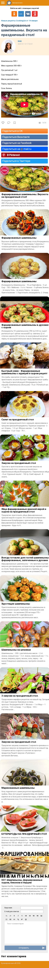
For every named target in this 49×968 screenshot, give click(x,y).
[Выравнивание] (22, 919)
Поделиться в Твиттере (16, 161)
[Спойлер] (18, 919)
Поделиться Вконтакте (16, 137)
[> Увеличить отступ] (37, 916)
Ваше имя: (8, 908)
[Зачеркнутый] (22, 916)
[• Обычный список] (26, 916)
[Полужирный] (14, 916)
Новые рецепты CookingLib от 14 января (19, 21)
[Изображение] (41, 916)
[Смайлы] (26, 919)
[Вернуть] (10, 916)
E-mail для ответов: (12, 911)
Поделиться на (16, 149)
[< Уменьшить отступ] (34, 916)
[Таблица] (10, 919)
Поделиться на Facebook (17, 143)
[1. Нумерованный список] (30, 916)
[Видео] (6, 919)
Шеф (20, 41)
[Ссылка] (14, 919)
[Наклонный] (18, 916)
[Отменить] (6, 916)
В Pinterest (13, 155)
